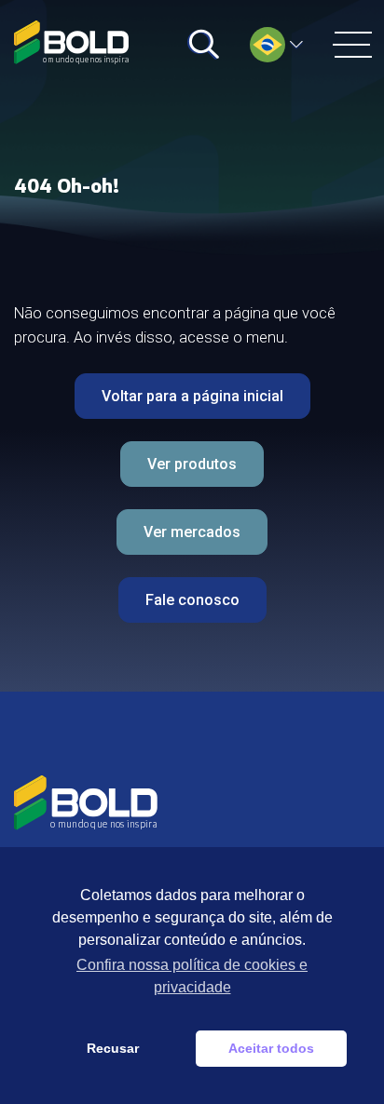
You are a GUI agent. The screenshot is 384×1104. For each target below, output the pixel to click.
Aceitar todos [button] (271, 1048)
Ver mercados (192, 532)
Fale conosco (192, 600)
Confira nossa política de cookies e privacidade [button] (192, 976)
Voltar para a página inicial (192, 396)
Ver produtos (192, 464)
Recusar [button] (113, 1048)
